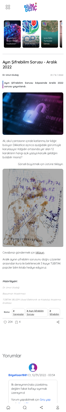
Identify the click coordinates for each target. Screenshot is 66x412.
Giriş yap (45, 399)
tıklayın (40, 252)
